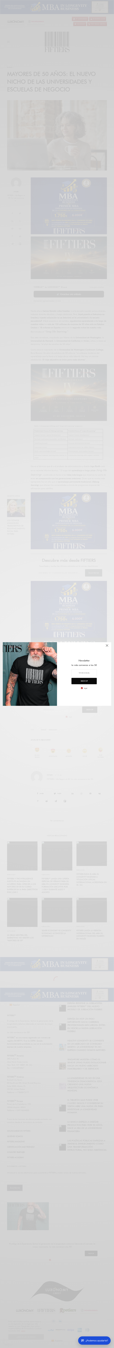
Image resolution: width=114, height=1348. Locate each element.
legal (85, 688)
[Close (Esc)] (107, 647)
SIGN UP (84, 681)
